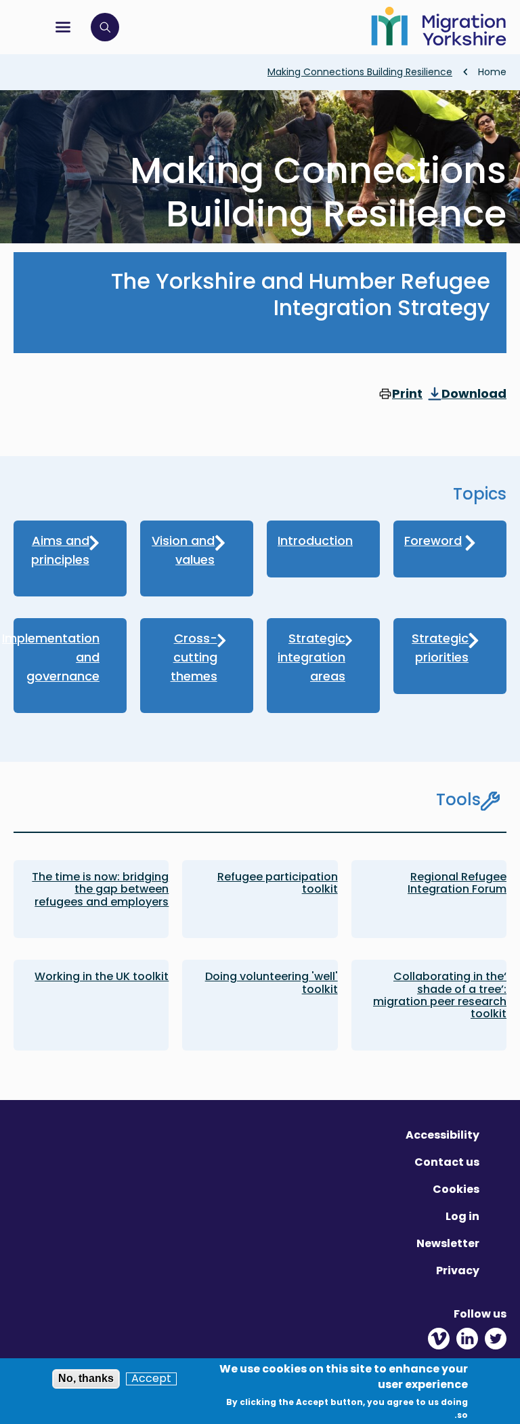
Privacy (457, 1270)
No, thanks (86, 1378)
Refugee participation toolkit (277, 883)
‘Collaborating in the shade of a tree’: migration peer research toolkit (439, 995)
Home (492, 72)
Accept (151, 1378)
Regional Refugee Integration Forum (457, 883)
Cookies (456, 1189)
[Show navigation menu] (63, 27)
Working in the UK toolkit (102, 976)
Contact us (446, 1162)
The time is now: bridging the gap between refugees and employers (100, 889)
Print (407, 394)
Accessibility (442, 1135)
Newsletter (447, 1243)
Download (473, 394)
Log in (462, 1216)
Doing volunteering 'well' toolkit (271, 982)
